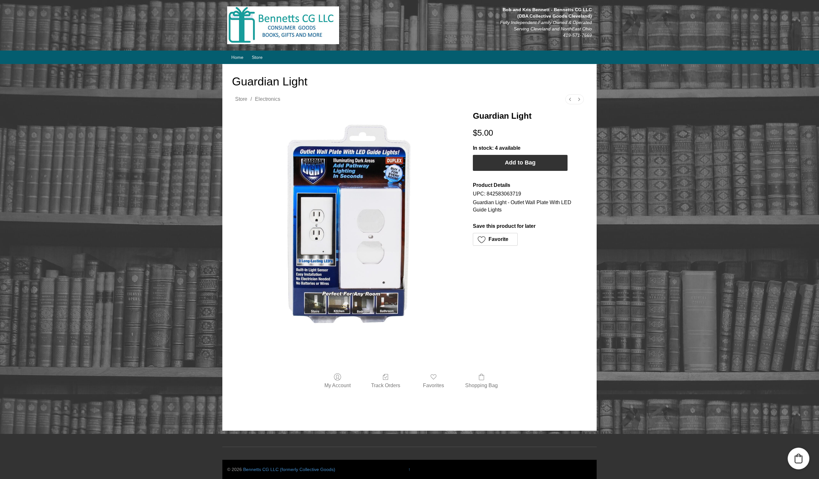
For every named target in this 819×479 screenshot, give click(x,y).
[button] (495, 239)
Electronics (267, 99)
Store (257, 57)
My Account (337, 385)
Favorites (433, 385)
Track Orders (385, 385)
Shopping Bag (481, 385)
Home (237, 57)
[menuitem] (570, 99)
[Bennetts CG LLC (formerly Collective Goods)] (283, 25)
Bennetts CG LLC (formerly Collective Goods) (289, 469)
